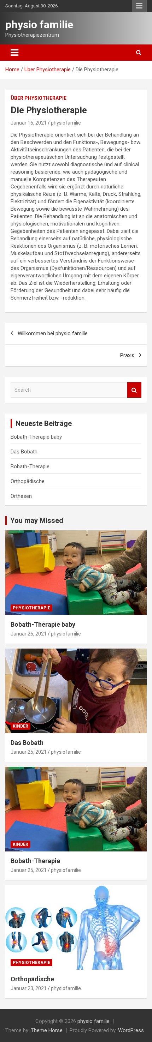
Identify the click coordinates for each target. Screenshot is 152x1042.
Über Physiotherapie (38, 98)
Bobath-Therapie (30, 466)
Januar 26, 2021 (29, 634)
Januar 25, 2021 (29, 752)
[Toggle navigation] (14, 52)
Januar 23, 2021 (29, 988)
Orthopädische (28, 481)
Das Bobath (24, 451)
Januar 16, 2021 (29, 123)
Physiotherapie (31, 608)
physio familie (39, 24)
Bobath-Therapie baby (36, 437)
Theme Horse (47, 1030)
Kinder (20, 726)
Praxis (127, 355)
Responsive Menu (139, 6)
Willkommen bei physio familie (53, 333)
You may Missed (36, 520)
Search (134, 390)
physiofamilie (66, 123)
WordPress (131, 1030)
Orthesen (21, 496)
